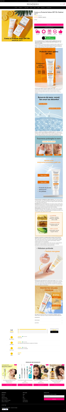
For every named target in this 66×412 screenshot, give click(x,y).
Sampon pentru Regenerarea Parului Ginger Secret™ (41, 381)
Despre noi (3, 394)
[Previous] (17, 1)
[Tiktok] (3, 1)
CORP (38, 7)
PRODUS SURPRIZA (9, 408)
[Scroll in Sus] (64, 409)
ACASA (16, 7)
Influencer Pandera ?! (5, 401)
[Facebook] (0, 1)
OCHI (31, 7)
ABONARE (54, 399)
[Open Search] (60, 4)
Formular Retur (25, 400)
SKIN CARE (26, 7)
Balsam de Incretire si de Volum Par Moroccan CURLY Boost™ (57, 381)
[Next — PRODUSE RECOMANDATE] (63, 375)
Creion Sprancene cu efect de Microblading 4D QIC (25, 381)
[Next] (48, 1)
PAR (34, 7)
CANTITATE (37, 322)
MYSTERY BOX (49, 7)
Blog (23, 397)
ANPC (24, 394)
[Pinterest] (2, 1)
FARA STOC (49, 24)
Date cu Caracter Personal (6, 400)
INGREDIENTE (37, 317)
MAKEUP (20, 7)
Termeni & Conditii (5, 398)
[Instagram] (1, 1)
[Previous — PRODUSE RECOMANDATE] (3, 375)
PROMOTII (43, 7)
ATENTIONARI (37, 320)
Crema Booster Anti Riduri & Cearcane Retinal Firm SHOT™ (9, 381)
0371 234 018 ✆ (25, 401)
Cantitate (35, 19)
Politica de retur (4, 397)
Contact (24, 398)
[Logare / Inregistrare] (62, 4)
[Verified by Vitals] (11, 409)
